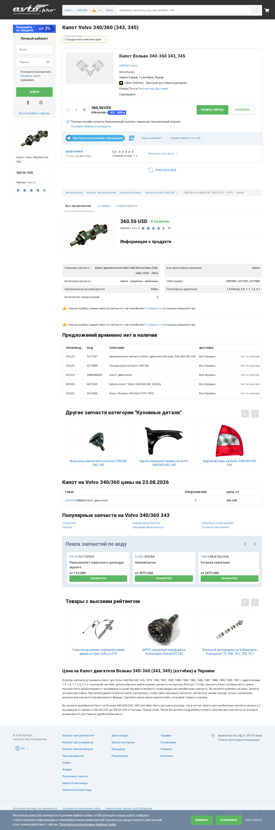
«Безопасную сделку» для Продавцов (128, 808)
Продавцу (118, 749)
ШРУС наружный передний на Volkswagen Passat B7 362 (164, 651)
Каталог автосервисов (77, 742)
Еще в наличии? (152, 138)
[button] (104, 39)
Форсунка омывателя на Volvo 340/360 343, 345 (98, 463)
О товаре (104, 205)
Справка (166, 749)
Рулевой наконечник (215, 527)
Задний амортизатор (146, 523)
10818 (215, 556)
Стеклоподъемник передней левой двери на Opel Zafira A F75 (98, 651)
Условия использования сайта (81, 808)
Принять (201, 820)
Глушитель (69, 523)
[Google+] (40, 102)
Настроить (253, 820)
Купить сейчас (212, 109)
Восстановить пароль (34, 113)
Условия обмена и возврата (91, 126)
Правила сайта (30, 75)
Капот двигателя (86, 500)
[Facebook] (27, 102)
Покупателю (120, 755)
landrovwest (74, 151)
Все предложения (78, 205)
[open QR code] (131, 138)
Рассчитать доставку (153, 88)
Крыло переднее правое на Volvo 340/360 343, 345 (164, 463)
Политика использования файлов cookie (87, 824)
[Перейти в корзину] (269, 10)
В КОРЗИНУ (242, 109)
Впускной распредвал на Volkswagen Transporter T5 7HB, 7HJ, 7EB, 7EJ (229, 651)
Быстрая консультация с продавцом (98, 138)
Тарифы (165, 735)
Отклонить (228, 820)
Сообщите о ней (156, 308)
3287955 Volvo (128, 65)
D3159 (81, 556)
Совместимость (127, 205)
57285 (145, 556)
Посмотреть (98, 578)
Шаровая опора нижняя (217, 523)
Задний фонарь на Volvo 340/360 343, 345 (230, 463)
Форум (67, 769)
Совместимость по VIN (185, 138)
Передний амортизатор (147, 527)
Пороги (67, 527)
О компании (168, 742)
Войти (34, 92)
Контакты (166, 755)
